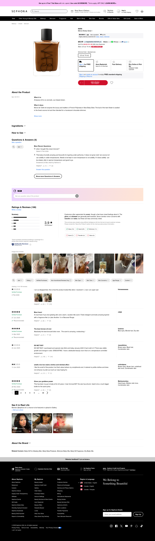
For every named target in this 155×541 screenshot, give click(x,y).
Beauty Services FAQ (63, 502)
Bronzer (26, 23)
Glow (97, 37)
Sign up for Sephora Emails (113, 510)
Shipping (59, 491)
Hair (71, 18)
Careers (14, 488)
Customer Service (62, 482)
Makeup (43, 18)
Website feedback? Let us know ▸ (77, 459)
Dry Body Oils (88, 451)
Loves (36, 511)
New (13, 18)
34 (43, 393)
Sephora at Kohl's (62, 505)
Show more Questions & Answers (48, 176)
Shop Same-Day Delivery (41, 516)
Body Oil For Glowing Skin (33, 451)
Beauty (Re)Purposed (18, 513)
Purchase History (39, 493)
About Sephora (16, 482)
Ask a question (94, 35)
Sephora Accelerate (17, 511)
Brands (101, 18)
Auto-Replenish (38, 502)
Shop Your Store (39, 513)
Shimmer (106, 37)
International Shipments (64, 496)
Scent (101, 37)
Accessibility (60, 513)
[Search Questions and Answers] (14, 147)
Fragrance (62, 18)
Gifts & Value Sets (114, 18)
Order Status (38, 491)
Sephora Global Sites (18, 505)
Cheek (20, 23)
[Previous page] (12, 393)
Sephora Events (16, 499)
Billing (59, 493)
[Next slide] (139, 263)
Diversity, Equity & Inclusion (19, 508)
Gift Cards (127, 18)
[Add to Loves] (111, 82)
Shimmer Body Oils (63, 451)
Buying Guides (61, 499)
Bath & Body (81, 18)
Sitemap (41, 527)
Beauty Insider (38, 482)
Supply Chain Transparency (20, 493)
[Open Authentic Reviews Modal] (30, 244)
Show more (38, 116)
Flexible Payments (62, 511)
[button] (108, 42)
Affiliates (14, 496)
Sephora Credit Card (40, 485)
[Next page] (47, 393)
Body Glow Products (49, 451)
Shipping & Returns (85, 76)
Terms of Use (25, 527)
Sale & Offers (138, 18)
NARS (80, 29)
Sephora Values (16, 491)
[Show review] (22, 263)
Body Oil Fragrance (77, 451)
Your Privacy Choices (52, 527)
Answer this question (43, 169)
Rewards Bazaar (39, 508)
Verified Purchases (41, 280)
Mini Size (92, 18)
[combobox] (49, 11)
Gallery (36, 488)
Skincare (52, 18)
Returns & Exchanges (63, 485)
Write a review (16, 210)
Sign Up (138, 514)
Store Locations (61, 508)
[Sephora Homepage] (19, 11)
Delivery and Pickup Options (65, 488)
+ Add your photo (17, 410)
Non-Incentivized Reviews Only (60, 280)
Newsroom (15, 485)
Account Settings (39, 496)
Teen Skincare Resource (64, 516)
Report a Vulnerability (18, 516)
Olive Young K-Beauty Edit (27, 18)
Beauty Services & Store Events (43, 499)
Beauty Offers (38, 505)
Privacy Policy (16, 527)
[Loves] (137, 11)
